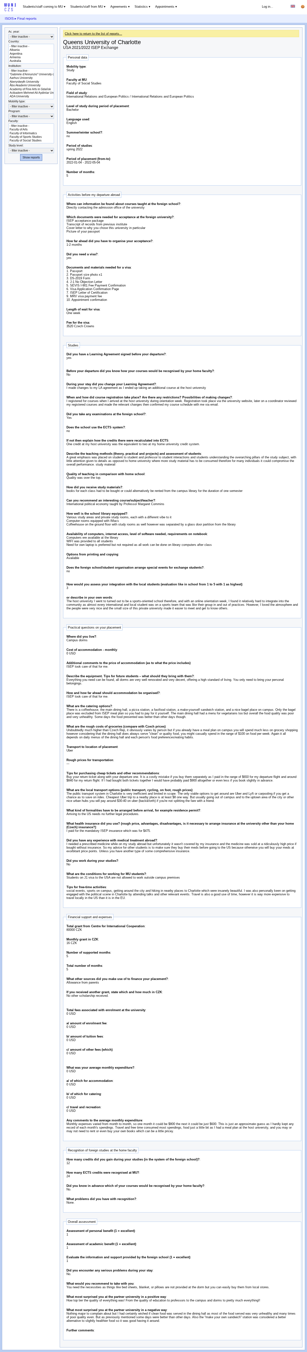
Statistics (141, 6)
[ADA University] (31, 96)
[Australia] (31, 61)
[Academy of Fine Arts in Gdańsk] (31, 89)
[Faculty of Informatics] (31, 133)
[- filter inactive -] (31, 46)
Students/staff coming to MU (43, 6)
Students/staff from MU (86, 6)
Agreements (118, 6)
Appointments (164, 6)
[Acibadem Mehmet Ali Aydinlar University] (31, 93)
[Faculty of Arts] (31, 129)
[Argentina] (31, 54)
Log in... (267, 6)
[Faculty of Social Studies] (31, 140)
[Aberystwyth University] (31, 82)
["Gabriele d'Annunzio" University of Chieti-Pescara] (31, 74)
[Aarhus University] (31, 78)
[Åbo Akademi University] (31, 85)
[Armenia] (31, 57)
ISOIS (9, 18)
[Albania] (31, 50)
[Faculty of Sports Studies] (31, 137)
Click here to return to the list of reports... (93, 33)
